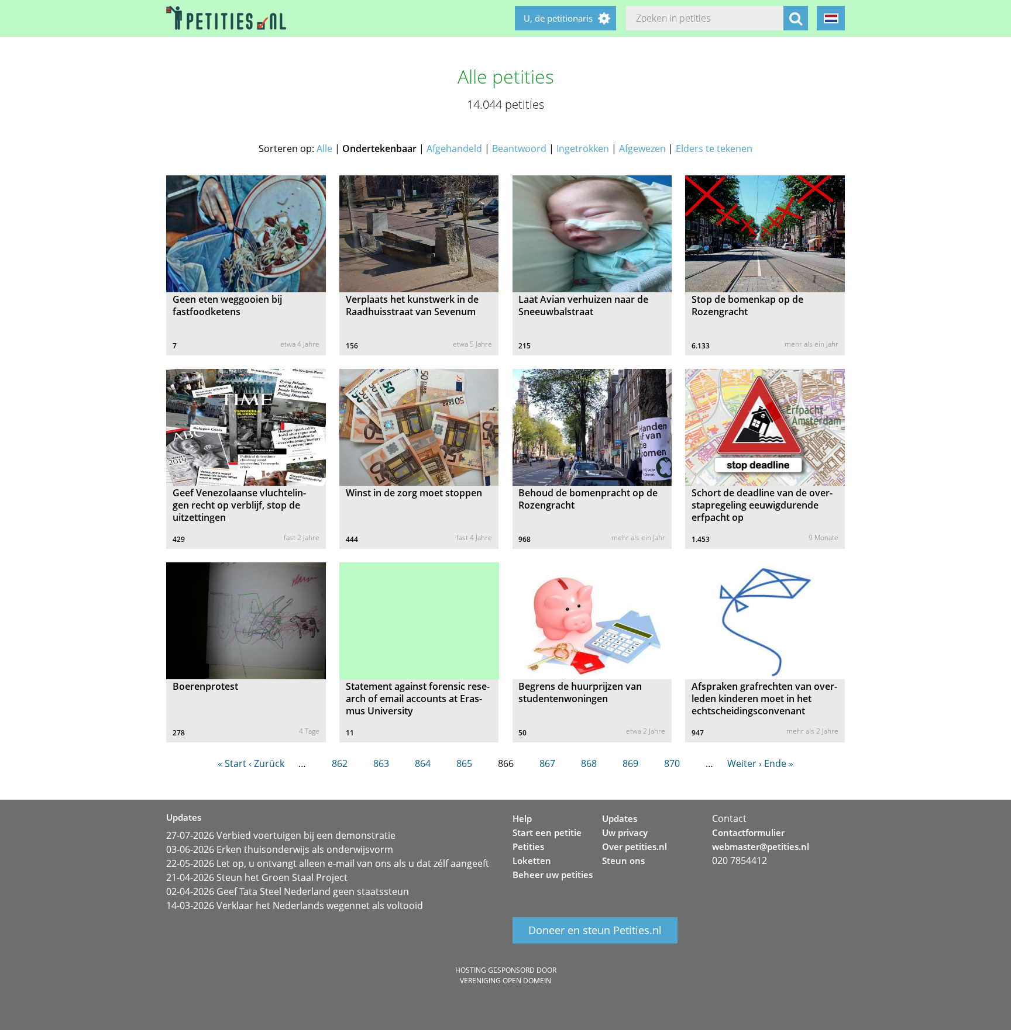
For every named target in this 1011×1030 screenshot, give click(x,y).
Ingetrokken (582, 148)
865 (464, 763)
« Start (232, 763)
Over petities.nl (634, 846)
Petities (528, 846)
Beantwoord (519, 148)
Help (522, 818)
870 (672, 763)
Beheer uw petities (553, 874)
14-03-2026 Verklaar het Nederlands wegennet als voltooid (294, 905)
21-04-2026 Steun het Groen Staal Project (257, 877)
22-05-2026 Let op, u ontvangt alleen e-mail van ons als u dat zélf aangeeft (327, 863)
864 (423, 763)
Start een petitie (547, 832)
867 (547, 763)
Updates (619, 818)
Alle (324, 148)
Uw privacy (625, 832)
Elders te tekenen (714, 148)
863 (381, 763)
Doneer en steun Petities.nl (595, 931)
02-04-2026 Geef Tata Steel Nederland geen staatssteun (287, 891)
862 (340, 763)
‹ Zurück (266, 763)
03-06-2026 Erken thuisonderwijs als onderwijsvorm (279, 849)
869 (630, 763)
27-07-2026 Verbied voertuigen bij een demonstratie (281, 835)
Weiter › (744, 763)
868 (589, 763)
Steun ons (623, 860)
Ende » (778, 763)
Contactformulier (748, 832)
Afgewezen (642, 148)
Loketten (532, 860)
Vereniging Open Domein (505, 981)
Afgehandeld (454, 148)
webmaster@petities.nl (760, 846)
